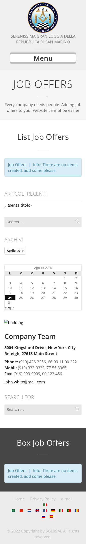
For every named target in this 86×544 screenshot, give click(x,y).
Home (19, 498)
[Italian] (45, 504)
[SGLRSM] (43, 17)
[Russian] (43, 516)
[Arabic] (13, 510)
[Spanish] (51, 516)
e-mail (67, 498)
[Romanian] (77, 510)
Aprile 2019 (15, 251)
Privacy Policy (43, 498)
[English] (37, 510)
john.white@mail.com (24, 382)
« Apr (9, 307)
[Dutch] (29, 510)
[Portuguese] (69, 510)
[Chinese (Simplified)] (21, 510)
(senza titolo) (20, 205)
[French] (45, 510)
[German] (53, 510)
